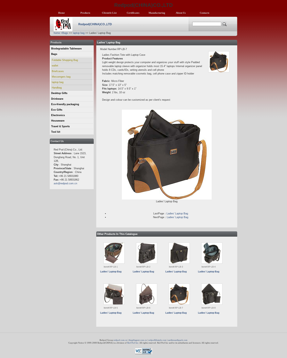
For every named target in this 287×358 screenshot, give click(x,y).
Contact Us (57, 141)
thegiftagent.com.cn (138, 340)
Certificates (133, 12)
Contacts (204, 12)
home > (58, 32)
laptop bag (79, 32)
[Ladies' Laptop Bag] (114, 253)
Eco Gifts (56, 109)
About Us (181, 12)
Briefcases (58, 71)
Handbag (57, 87)
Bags (65, 32)
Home (61, 12)
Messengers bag (61, 76)
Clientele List (109, 12)
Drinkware (57, 98)
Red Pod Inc (132, 343)
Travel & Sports (60, 126)
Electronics (58, 115)
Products (85, 12)
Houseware (57, 120)
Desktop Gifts (59, 93)
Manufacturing (157, 12)
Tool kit (55, 131)
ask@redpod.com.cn (65, 183)
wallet (55, 65)
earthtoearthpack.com (177, 340)
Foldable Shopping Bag (65, 60)
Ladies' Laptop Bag (177, 213)
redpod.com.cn (120, 340)
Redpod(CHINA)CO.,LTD (95, 24)
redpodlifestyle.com (157, 340)
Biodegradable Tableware (66, 48)
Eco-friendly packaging (65, 104)
